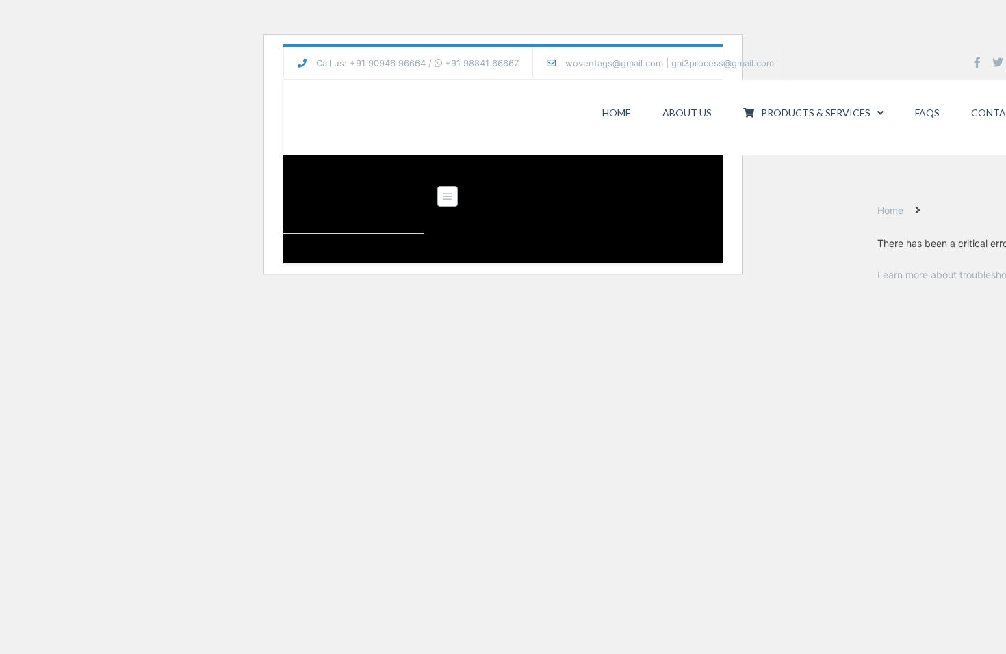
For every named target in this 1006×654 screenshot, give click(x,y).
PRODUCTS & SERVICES (815, 112)
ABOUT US (687, 112)
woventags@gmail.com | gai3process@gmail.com (669, 62)
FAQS (927, 112)
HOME (616, 112)
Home (890, 210)
